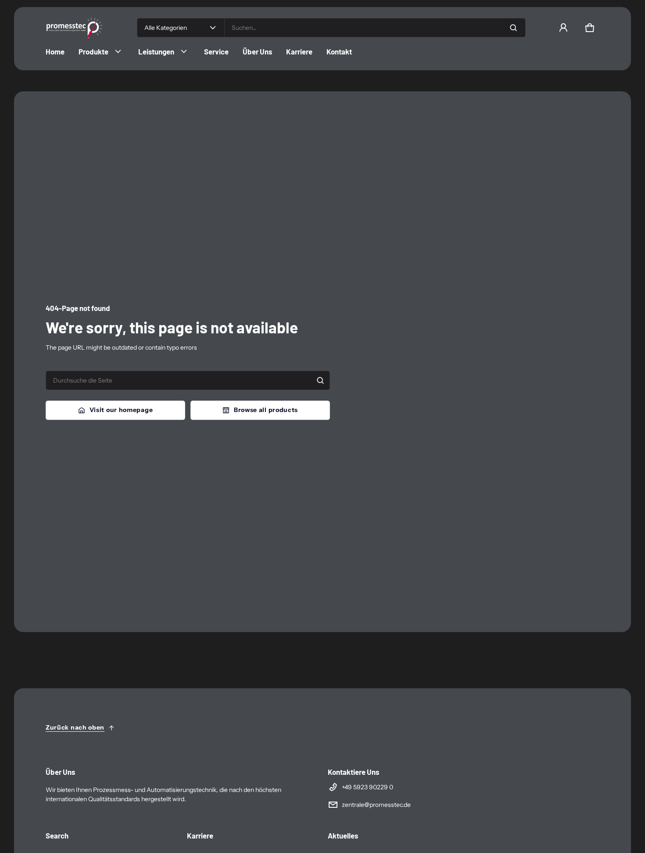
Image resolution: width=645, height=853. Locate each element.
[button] (589, 27)
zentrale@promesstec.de (376, 805)
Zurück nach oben (75, 727)
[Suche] (320, 380)
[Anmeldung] (563, 27)
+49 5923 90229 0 (367, 787)
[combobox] (375, 27)
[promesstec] (81, 28)
